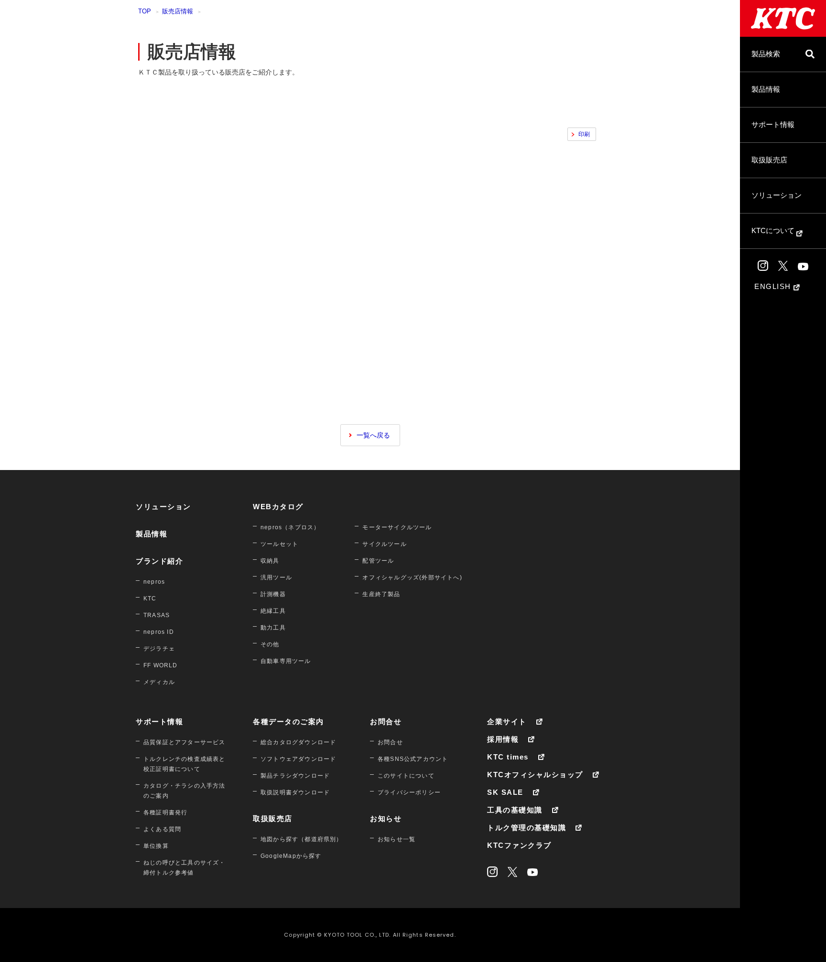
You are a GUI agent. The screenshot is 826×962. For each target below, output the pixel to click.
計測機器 (273, 594)
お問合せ (386, 721)
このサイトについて (406, 775)
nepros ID (158, 632)
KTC (150, 598)
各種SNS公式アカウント (413, 759)
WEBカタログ (278, 506)
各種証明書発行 (165, 812)
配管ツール (378, 560)
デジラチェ (159, 648)
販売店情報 (177, 11)
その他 (270, 644)
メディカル (159, 682)
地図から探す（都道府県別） (302, 839)
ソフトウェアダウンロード (298, 759)
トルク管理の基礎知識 (526, 827)
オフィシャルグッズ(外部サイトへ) (412, 577)
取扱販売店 (769, 160)
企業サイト (507, 721)
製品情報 (765, 89)
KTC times (508, 757)
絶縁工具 (273, 611)
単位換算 (156, 846)
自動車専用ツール (286, 661)
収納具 (270, 560)
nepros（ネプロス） (290, 527)
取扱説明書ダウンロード (295, 792)
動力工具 (273, 627)
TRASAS (156, 615)
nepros (154, 581)
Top (144, 11)
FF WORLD (160, 665)
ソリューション (776, 195)
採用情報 (503, 739)
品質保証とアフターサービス (184, 742)
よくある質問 (162, 829)
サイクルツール (384, 544)
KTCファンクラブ (519, 845)
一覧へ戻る (373, 435)
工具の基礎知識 (515, 810)
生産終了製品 (381, 594)
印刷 (584, 134)
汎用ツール (276, 577)
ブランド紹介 (159, 561)
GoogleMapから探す (291, 856)
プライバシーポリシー (409, 792)
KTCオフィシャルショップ (535, 774)
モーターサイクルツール (397, 527)
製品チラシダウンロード (295, 775)
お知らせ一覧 (396, 839)
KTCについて (773, 230)
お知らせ (386, 818)
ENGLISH (773, 286)
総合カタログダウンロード (298, 742)
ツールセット (279, 544)
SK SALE (505, 792)
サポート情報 (772, 124)
